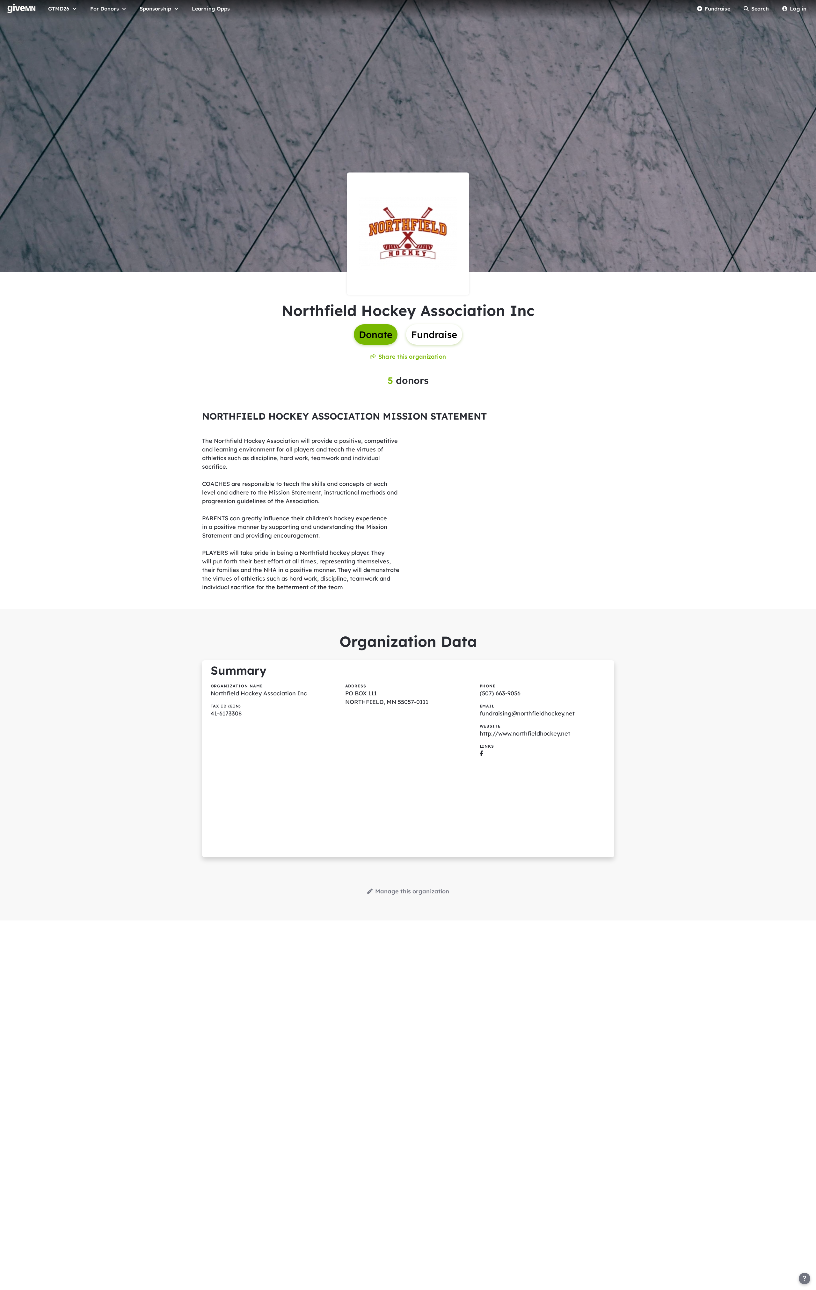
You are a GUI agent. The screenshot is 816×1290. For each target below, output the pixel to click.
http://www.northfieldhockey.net (525, 733)
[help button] (804, 1278)
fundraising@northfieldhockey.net (527, 713)
